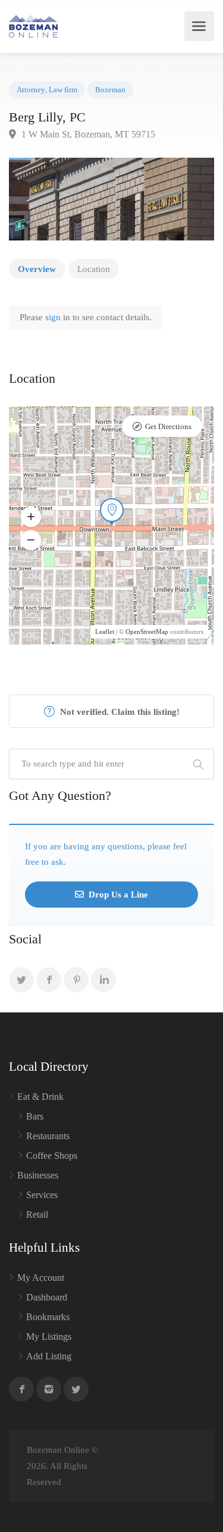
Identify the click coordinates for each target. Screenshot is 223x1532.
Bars (34, 1116)
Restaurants (48, 1136)
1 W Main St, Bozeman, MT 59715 (87, 134)
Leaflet (104, 631)
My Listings (48, 1336)
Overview (37, 269)
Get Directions (168, 426)
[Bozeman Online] (33, 26)
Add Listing (48, 1356)
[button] (31, 517)
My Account (40, 1278)
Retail (37, 1214)
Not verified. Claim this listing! (119, 712)
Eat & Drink (40, 1097)
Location (93, 269)
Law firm (63, 90)
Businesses (37, 1175)
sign (54, 317)
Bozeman (110, 90)
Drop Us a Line (117, 894)
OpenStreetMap (146, 631)
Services (42, 1195)
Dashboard (46, 1297)
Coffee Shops (51, 1155)
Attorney (31, 90)
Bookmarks (48, 1317)
